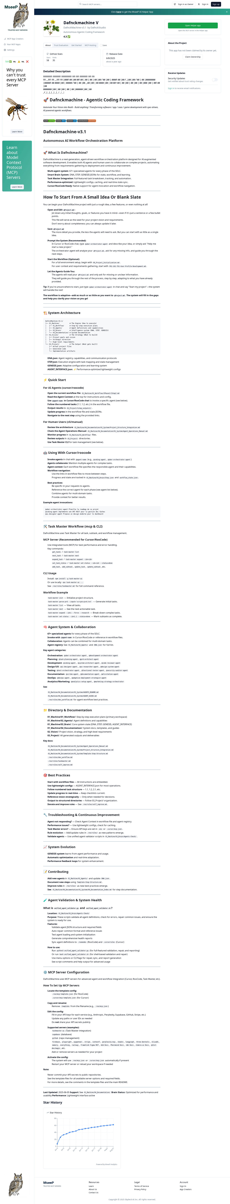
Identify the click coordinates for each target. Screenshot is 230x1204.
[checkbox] (101, 45)
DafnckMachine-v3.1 (74, 27)
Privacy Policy (140, 1189)
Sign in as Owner (185, 4)
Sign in (205, 4)
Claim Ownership (193, 57)
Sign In (183, 1186)
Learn (91, 1186)
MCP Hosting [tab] (90, 45)
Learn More (17, 131)
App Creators (186, 1189)
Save (105, 45)
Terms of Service (141, 1186)
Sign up (216, 4)
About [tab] (48, 45)
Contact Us (93, 1192)
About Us (93, 1189)
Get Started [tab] (76, 45)
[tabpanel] (101, 609)
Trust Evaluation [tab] (61, 45)
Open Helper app (193, 25)
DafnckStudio (98, 27)
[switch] (215, 79)
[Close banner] (227, 12)
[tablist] (70, 45)
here (118, 11)
